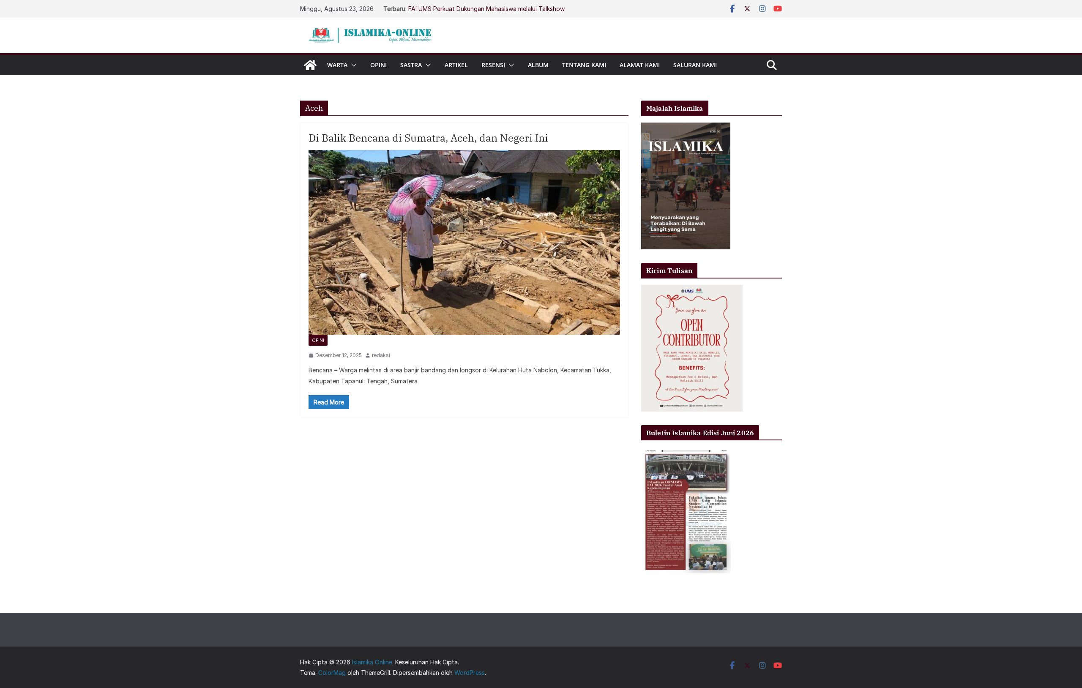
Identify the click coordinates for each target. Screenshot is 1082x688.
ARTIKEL (456, 65)
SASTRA (411, 65)
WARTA (337, 65)
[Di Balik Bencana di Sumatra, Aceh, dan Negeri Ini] (464, 242)
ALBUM (538, 65)
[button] (352, 65)
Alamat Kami (640, 65)
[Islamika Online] (310, 65)
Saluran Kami (695, 65)
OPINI (378, 65)
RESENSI (493, 65)
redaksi (381, 355)
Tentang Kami (584, 65)
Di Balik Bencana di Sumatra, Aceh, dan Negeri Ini (428, 138)
